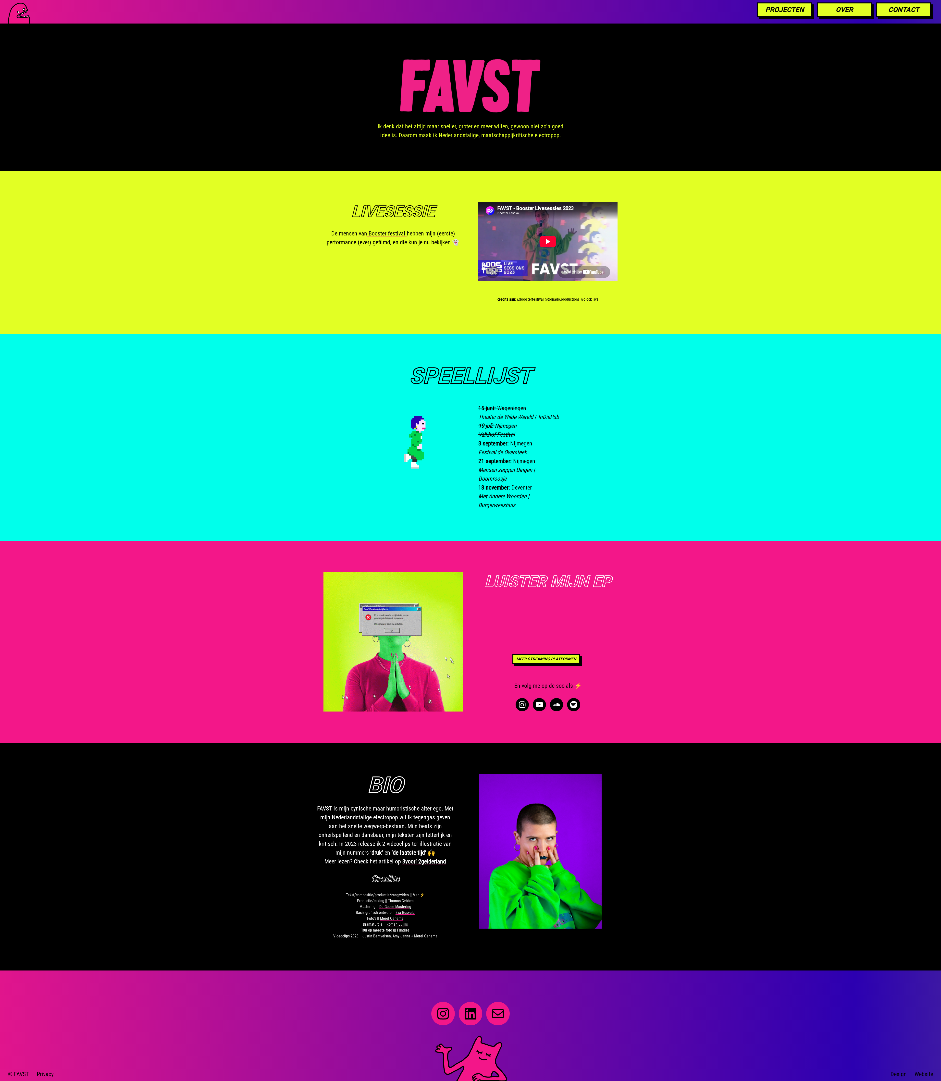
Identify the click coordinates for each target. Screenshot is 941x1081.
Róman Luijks (397, 924)
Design (899, 1074)
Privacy (45, 1074)
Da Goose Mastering (395, 906)
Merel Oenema (391, 918)
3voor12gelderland (424, 861)
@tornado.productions (562, 299)
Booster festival (387, 233)
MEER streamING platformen (546, 659)
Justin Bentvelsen (376, 936)
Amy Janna (401, 936)
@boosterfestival (530, 299)
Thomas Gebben (401, 900)
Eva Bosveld (405, 912)
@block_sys (589, 299)
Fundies (403, 930)
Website (924, 1074)
